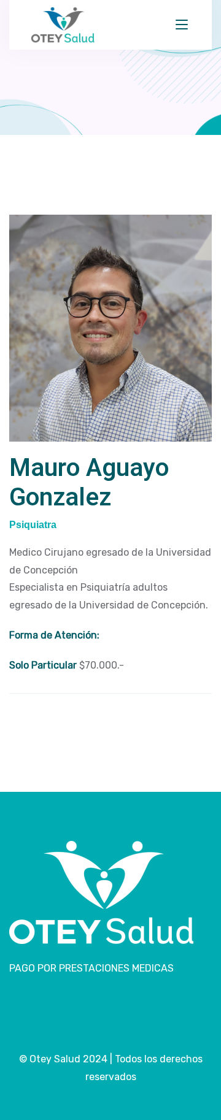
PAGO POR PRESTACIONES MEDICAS (91, 968)
